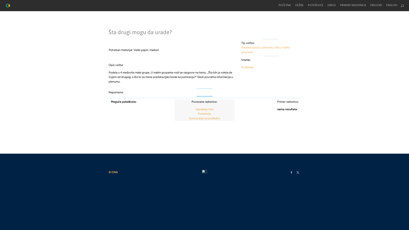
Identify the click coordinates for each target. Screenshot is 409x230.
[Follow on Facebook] (291, 172)
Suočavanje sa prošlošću (204, 118)
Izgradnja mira (205, 109)
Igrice (332, 6)
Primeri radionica (353, 6)
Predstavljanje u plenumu (257, 47)
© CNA (113, 172)
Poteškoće (315, 6)
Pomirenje (204, 113)
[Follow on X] (297, 172)
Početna (285, 6)
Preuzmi (376, 6)
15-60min (247, 67)
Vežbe (299, 6)
